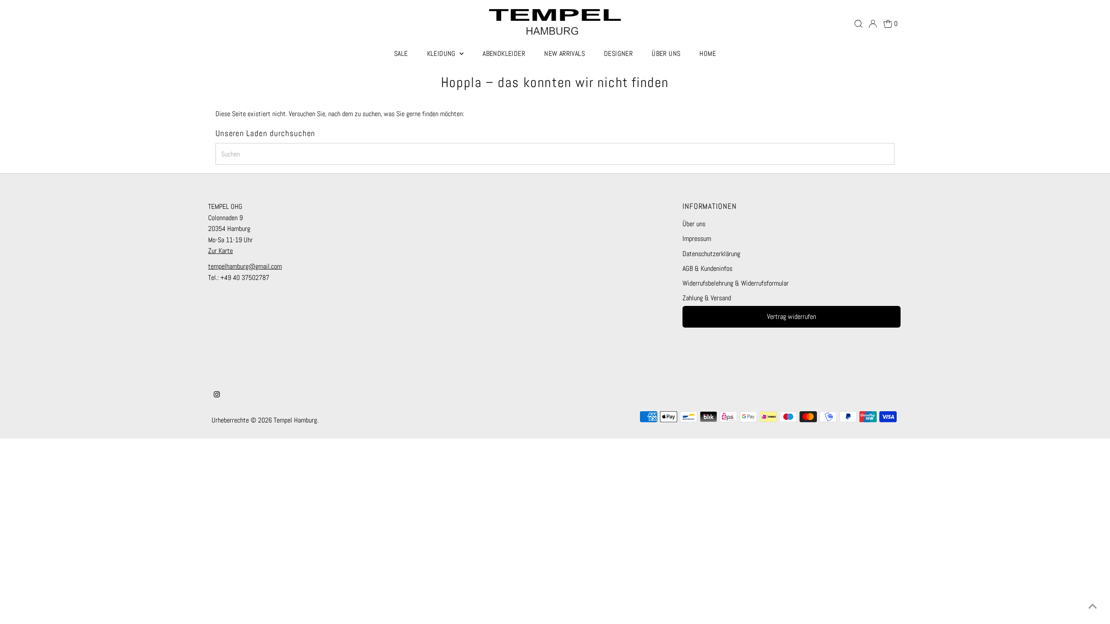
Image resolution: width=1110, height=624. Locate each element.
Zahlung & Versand (706, 297)
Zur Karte (220, 250)
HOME (707, 53)
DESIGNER (618, 53)
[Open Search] (858, 24)
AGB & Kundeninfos (707, 268)
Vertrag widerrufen (791, 316)
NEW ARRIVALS (564, 53)
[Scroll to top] (1092, 606)
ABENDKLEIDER (504, 53)
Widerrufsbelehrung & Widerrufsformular (735, 283)
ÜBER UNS (666, 53)
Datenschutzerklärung (711, 253)
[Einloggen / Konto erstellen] (873, 24)
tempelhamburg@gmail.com (245, 266)
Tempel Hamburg (295, 420)
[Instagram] (217, 395)
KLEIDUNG (442, 53)
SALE (401, 53)
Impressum (696, 238)
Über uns (693, 223)
